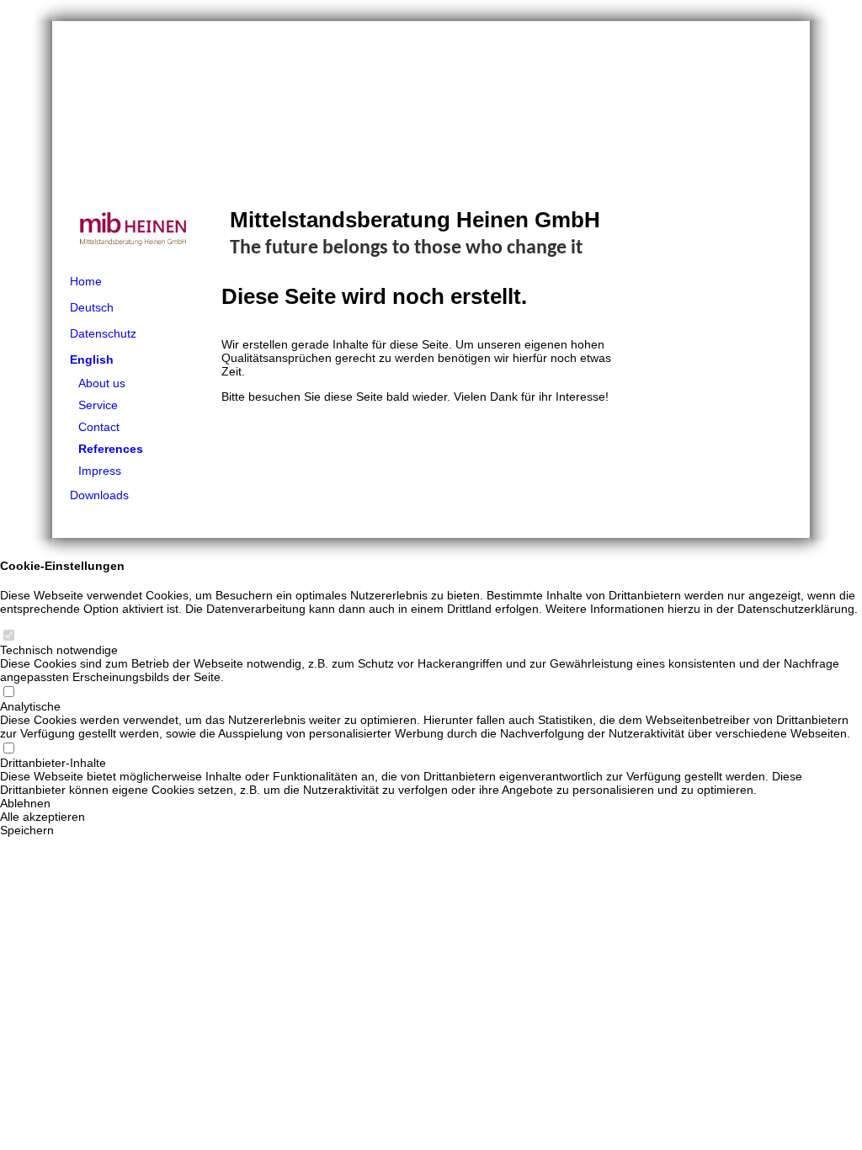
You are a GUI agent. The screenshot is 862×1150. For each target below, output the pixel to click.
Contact (99, 427)
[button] (431, 803)
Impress (99, 470)
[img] (431, 145)
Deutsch (92, 307)
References (110, 448)
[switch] (8, 636)
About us (101, 383)
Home (86, 281)
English (92, 359)
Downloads (99, 495)
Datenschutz (103, 333)
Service (98, 405)
